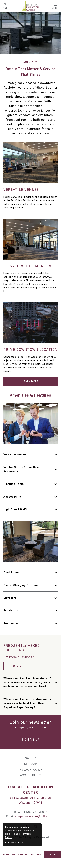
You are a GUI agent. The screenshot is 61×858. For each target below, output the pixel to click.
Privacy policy (30, 769)
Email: (10, 816)
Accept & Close (14, 842)
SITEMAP (30, 764)
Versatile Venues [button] (15, 454)
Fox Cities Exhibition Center (30, 790)
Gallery (35, 854)
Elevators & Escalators (28, 266)
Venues (23, 854)
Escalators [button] (10, 610)
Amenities (30, 62)
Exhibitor (9, 854)
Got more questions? (18, 657)
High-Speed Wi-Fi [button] (15, 509)
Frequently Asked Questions (21, 648)
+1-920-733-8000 (6, 6)
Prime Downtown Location (30, 350)
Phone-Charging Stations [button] (20, 585)
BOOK (52, 854)
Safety (30, 758)
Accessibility (30, 775)
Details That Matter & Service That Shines (30, 72)
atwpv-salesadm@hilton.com (35, 816)
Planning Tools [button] (13, 484)
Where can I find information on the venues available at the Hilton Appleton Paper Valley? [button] (27, 703)
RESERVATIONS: (6, 6)
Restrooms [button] (11, 623)
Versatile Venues (21, 190)
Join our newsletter (30, 722)
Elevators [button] (9, 597)
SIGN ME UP (30, 739)
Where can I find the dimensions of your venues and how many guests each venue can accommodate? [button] (27, 682)
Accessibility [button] (12, 496)
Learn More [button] (34, 383)
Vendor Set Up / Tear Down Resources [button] (21, 469)
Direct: (18, 812)
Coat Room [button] (11, 572)
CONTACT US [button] (21, 666)
